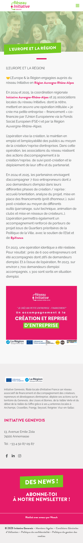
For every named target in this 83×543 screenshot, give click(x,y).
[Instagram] (19, 456)
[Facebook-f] (6, 456)
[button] (77, 5)
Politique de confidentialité (35, 532)
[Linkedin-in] (13, 456)
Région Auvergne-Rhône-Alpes (54, 82)
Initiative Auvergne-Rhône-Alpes (27, 97)
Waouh (54, 517)
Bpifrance (17, 237)
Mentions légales (44, 528)
